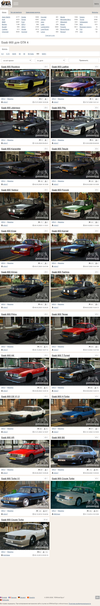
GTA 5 (23, 27)
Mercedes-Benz (65, 19)
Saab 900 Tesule (60, 148)
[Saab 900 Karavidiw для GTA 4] (24, 165)
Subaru (82, 17)
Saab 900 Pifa (59, 107)
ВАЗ (81, 24)
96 (20, 54)
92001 (44, 54)
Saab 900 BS (58, 437)
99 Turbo (31, 54)
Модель (4, 49)
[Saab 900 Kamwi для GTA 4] (75, 247)
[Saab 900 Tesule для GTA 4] (75, 165)
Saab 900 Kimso (9, 272)
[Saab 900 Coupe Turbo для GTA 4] (75, 495)
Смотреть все (50, 35)
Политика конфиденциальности (80, 603)
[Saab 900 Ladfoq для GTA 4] (75, 83)
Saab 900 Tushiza (60, 272)
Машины (10, 99)
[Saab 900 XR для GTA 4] (24, 454)
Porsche (63, 27)
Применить (83, 60)
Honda (23, 29)
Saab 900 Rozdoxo (10, 66)
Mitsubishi (63, 22)
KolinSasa (6, 555)
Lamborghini (45, 27)
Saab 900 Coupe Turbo (63, 478)
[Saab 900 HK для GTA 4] (24, 372)
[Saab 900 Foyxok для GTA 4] (75, 206)
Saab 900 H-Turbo (61, 396)
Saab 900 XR (7, 437)
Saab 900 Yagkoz (9, 190)
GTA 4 (23, 24)
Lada (42, 24)
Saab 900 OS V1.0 (10, 396)
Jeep (42, 22)
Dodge (23, 17)
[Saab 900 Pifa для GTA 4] (75, 124)
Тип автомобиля (16, 12)
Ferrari (23, 19)
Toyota (82, 19)
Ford (23, 22)
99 (24, 54)
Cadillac (4, 29)
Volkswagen (84, 22)
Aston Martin (6, 17)
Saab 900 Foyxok (60, 190)
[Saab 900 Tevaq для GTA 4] (75, 331)
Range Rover (64, 29)
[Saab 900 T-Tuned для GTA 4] (75, 372)
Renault (63, 32)
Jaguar (43, 19)
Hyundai (43, 17)
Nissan (62, 24)
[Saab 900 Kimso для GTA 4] (24, 288)
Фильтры (95, 12)
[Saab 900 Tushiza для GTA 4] (75, 288)
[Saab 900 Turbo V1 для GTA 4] (24, 495)
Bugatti (4, 27)
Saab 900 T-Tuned (61, 355)
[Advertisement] (50, 576)
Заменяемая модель (33, 12)
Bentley (4, 24)
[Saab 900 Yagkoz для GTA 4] (24, 206)
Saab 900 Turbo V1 (10, 478)
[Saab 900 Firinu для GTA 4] (24, 331)
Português (5, 600)
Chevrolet (5, 32)
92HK (14, 54)
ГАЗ (81, 29)
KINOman (57, 514)
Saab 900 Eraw (8, 231)
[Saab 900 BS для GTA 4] (75, 454)
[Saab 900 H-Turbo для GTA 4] (75, 413)
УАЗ (81, 32)
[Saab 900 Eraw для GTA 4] (24, 247)
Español (32, 597)
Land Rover (45, 29)
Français (13, 597)
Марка (4, 12)
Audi (3, 19)
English (4, 597)
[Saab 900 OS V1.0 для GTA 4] (24, 413)
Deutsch (23, 597)
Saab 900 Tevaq (60, 314)
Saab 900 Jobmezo (10, 107)
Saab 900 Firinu (9, 314)
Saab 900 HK (7, 355)
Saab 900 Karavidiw (11, 148)
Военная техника (86, 27)
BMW (3, 22)
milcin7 (5, 102)
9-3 (2, 54)
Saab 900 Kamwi (60, 231)
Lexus (43, 32)
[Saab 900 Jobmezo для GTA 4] (24, 124)
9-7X (8, 54)
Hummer (24, 32)
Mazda (62, 17)
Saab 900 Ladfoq (60, 66)
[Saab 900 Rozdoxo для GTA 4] (24, 83)
